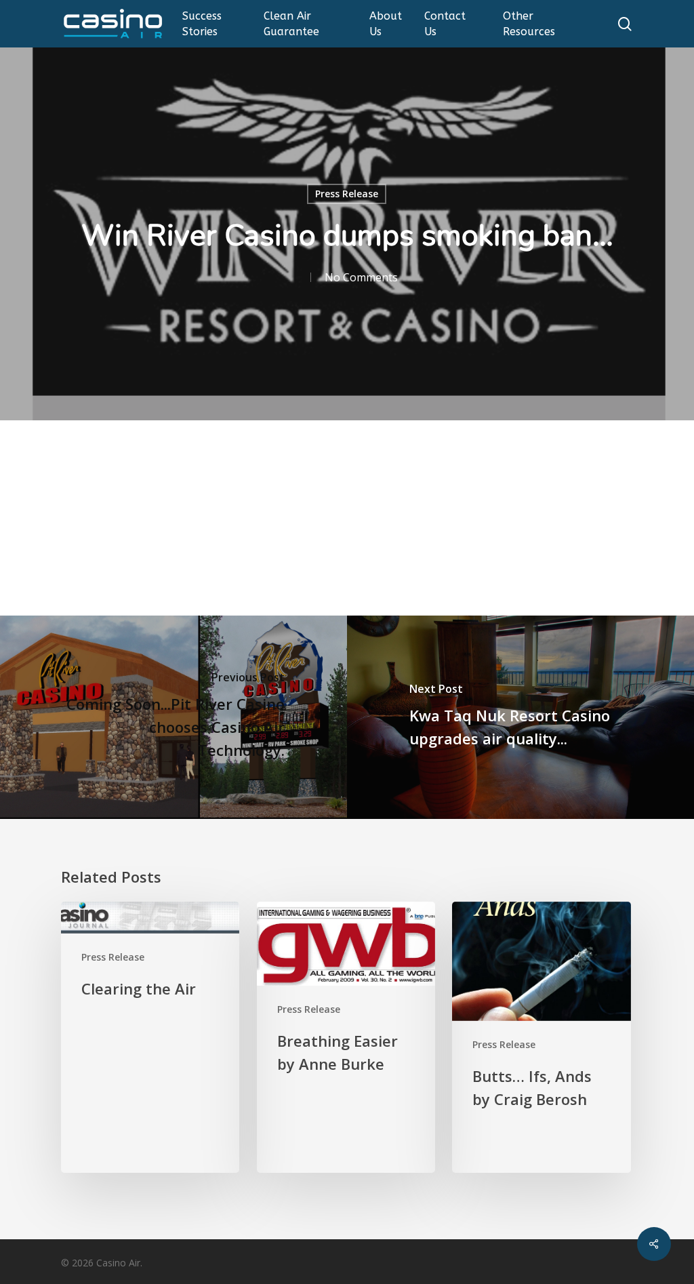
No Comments (361, 277)
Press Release (346, 193)
